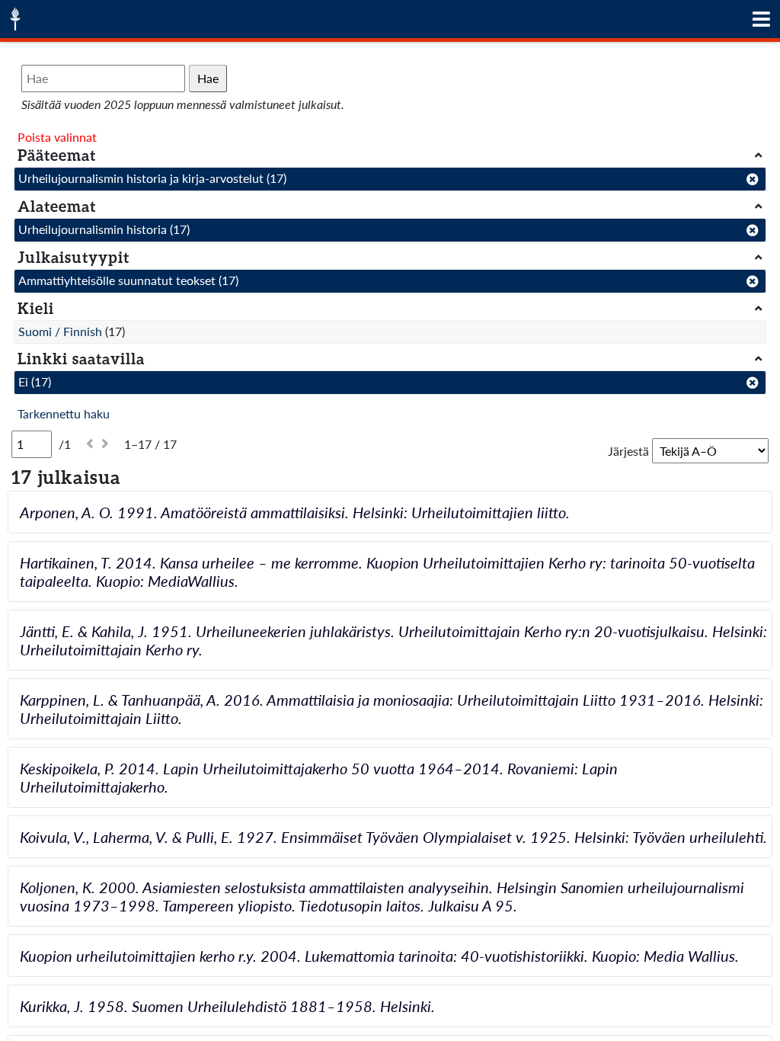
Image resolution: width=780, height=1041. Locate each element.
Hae (208, 78)
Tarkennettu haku (64, 413)
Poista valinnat (57, 137)
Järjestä (628, 451)
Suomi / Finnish (60, 331)
